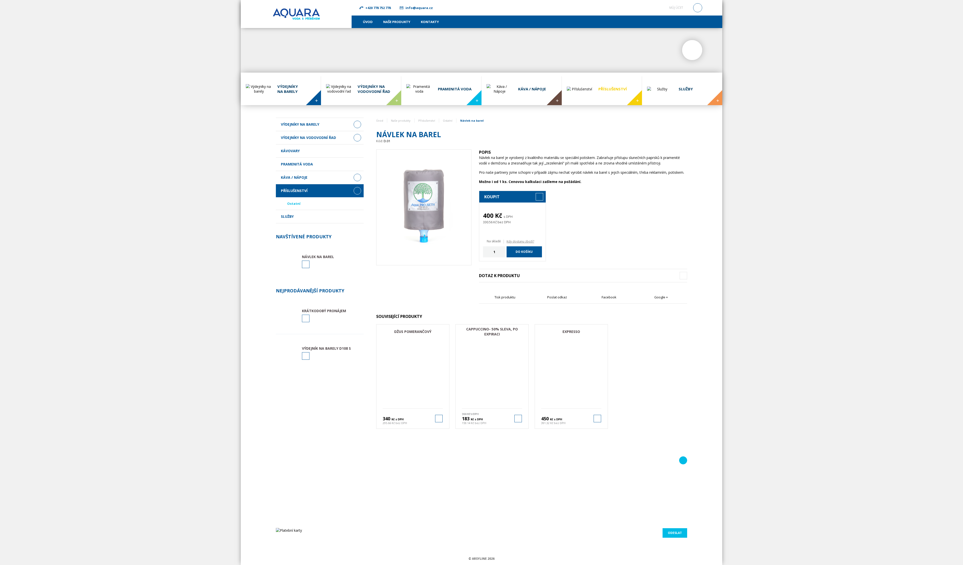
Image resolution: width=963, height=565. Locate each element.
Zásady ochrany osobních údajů (437, 517)
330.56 (488, 222)
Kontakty (430, 22)
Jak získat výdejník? (427, 476)
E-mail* (624, 471)
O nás (417, 470)
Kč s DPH (397, 419)
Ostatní (293, 203)
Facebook (609, 297)
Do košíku (524, 252)
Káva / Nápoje (294, 177)
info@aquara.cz (419, 8)
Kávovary (290, 150)
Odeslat (675, 533)
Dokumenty (422, 489)
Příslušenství (294, 190)
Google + (661, 297)
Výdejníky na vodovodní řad (308, 137)
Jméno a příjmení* (563, 471)
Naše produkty (396, 22)
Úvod (368, 22)
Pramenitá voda (297, 164)
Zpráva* (556, 489)
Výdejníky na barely (300, 124)
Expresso (571, 331)
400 (488, 215)
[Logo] (296, 14)
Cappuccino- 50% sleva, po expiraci (492, 331)
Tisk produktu (505, 297)
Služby (287, 216)
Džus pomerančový (412, 331)
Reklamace (421, 507)
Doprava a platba (426, 495)
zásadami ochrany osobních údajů (659, 522)
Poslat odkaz (557, 297)
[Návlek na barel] (423, 207)
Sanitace (419, 482)
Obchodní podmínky (428, 501)
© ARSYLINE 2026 (481, 558)
